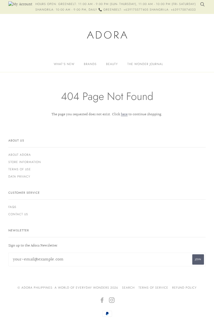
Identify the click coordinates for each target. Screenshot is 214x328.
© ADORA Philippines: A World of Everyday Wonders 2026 (68, 288)
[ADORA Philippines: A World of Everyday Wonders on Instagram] (112, 301)
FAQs (12, 207)
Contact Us (18, 214)
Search (128, 288)
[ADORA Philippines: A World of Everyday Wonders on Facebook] (102, 301)
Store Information (24, 162)
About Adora (19, 155)
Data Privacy (19, 176)
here (124, 114)
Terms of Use (19, 169)
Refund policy (184, 288)
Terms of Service (153, 288)
